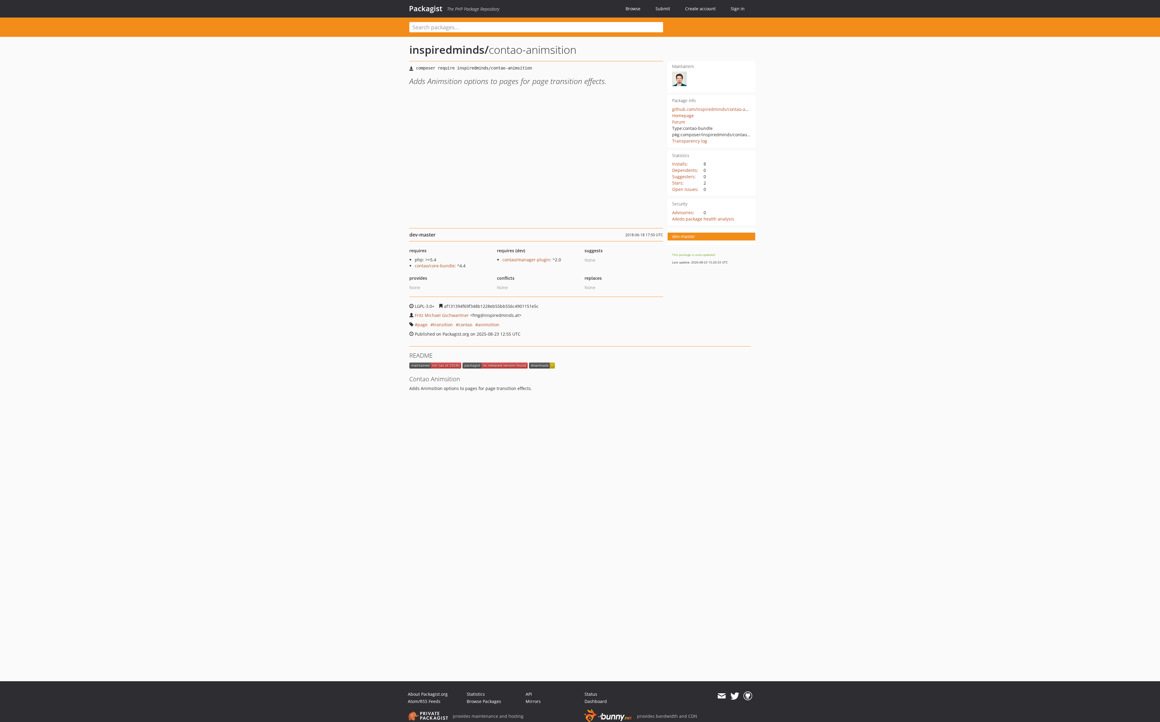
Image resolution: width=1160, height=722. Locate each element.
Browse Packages (484, 701)
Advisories (682, 212)
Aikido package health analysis (703, 219)
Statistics (476, 694)
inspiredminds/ (449, 49)
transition (443, 324)
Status (591, 694)
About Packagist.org (428, 694)
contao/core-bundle (435, 266)
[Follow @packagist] (734, 696)
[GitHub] (747, 696)
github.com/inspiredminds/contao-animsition (718, 109)
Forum (678, 122)
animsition (488, 324)
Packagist (426, 8)
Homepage (683, 115)
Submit (663, 8)
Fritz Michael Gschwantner (442, 315)
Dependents (684, 170)
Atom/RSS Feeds (424, 701)
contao (465, 324)
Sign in (738, 8)
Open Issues (684, 189)
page (422, 324)
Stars (677, 183)
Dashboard (596, 701)
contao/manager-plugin (526, 260)
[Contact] (721, 696)
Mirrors (533, 701)
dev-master (683, 236)
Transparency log (689, 141)
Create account (700, 8)
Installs (679, 164)
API (529, 694)
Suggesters (683, 176)
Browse (633, 8)
